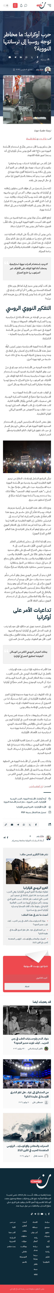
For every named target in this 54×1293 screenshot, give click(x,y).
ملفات (24, 1231)
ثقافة (36, 1274)
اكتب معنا (12, 1232)
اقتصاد (35, 1222)
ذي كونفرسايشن (36, 786)
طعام (36, 1264)
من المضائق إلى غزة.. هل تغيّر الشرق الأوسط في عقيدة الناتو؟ (29, 1094)
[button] (48, 5)
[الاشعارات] (21, 5)
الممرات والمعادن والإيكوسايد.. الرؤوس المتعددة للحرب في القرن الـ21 (28, 1148)
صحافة (35, 1227)
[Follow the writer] (30, 836)
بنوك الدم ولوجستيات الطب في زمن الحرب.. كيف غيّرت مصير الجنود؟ (30, 1040)
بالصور (24, 1262)
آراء (48, 1241)
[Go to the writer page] (48, 837)
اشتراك (27, 986)
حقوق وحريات (47, 1234)
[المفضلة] (15, 5)
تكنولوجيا (46, 1262)
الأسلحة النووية (29, 798)
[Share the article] (37, 57)
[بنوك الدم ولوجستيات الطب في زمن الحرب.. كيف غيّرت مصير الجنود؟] (27, 1020)
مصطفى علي (37, 1102)
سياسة (47, 1222)
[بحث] (26, 5)
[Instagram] (38, 1214)
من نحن (12, 1222)
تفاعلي (24, 1251)
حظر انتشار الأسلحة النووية (14, 802)
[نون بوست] (41, 5)
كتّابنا (13, 1227)
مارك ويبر (39, 69)
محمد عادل (38, 1156)
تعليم (48, 1256)
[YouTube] (42, 1214)
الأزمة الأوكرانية (40, 807)
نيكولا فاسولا (31, 139)
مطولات (24, 1236)
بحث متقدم (11, 1246)
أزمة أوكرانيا (41, 798)
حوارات (24, 1241)
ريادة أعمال (35, 1239)
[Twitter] (46, 1214)
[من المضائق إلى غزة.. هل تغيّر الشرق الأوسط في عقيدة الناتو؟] (27, 1073)
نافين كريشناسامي (35, 1048)
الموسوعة (23, 1256)
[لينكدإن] (4, 838)
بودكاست (23, 1246)
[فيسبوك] (7, 838)
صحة (36, 1269)
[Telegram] (35, 1214)
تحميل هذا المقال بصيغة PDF (33, 812)
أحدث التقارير (24, 1224)
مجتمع (47, 1227)
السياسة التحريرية (12, 1239)
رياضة (47, 1251)
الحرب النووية (32, 802)
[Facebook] (49, 1214)
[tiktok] (32, 1214)
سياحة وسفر (35, 1248)
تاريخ (48, 1246)
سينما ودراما (35, 1257)
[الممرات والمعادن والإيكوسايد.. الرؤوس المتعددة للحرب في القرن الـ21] (27, 1127)
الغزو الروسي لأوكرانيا (24, 807)
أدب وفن (34, 1232)
